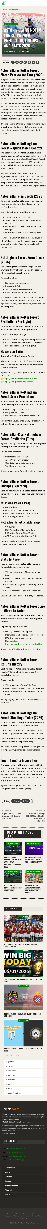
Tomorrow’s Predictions (14, 1093)
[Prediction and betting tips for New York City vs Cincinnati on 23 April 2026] (13, 848)
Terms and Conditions (11, 1185)
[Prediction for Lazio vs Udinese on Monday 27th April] (23, 1033)
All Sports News (11, 24)
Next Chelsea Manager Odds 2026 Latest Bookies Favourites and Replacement (35, 817)
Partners (7, 1194)
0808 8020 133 (6, 1122)
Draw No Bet (11, 1075)
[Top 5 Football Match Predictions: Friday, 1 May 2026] (23, 963)
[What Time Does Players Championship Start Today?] (13, 876)
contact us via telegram (17, 1156)
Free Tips (10, 1066)
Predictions (23, 916)
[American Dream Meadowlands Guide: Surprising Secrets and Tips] (34, 876)
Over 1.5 (10, 1089)
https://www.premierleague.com (18, 382)
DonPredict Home (10, 1168)
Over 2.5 (10, 1084)
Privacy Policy (9, 1190)
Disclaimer (8, 1181)
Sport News (11, 1062)
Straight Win (11, 1080)
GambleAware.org (7, 1114)
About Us (7, 1172)
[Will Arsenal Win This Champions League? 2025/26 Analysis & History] (23, 928)
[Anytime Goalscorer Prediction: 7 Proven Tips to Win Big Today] (34, 848)
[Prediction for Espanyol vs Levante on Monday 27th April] (23, 998)
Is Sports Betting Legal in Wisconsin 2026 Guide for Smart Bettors (11, 816)
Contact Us (8, 1177)
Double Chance (12, 1071)
